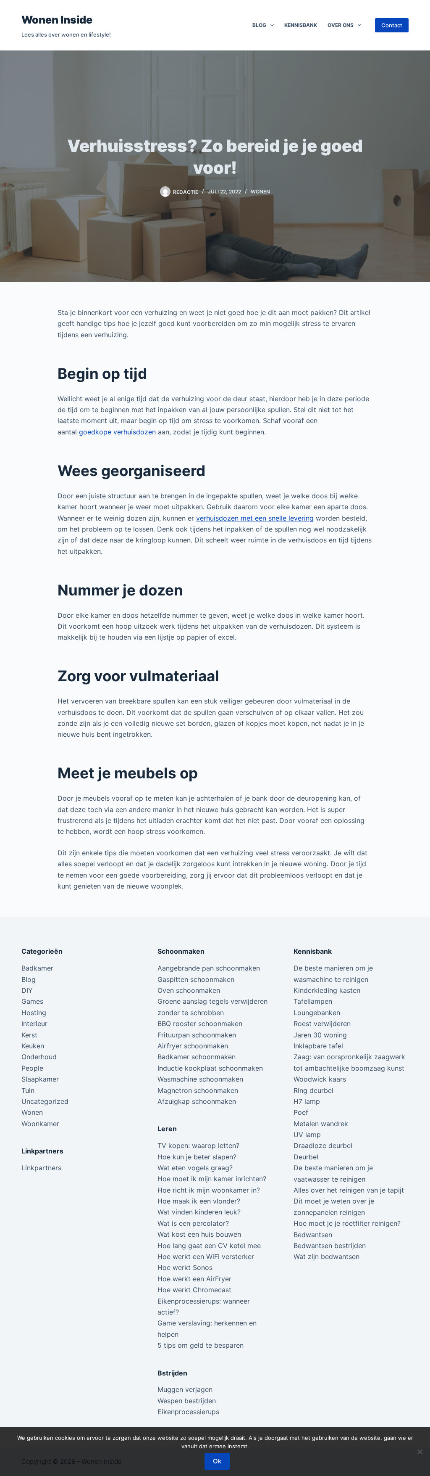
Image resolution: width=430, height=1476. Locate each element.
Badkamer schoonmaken (196, 1057)
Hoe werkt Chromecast (194, 1290)
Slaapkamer (40, 1079)
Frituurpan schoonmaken (196, 1035)
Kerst (29, 1035)
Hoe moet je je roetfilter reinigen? (347, 1223)
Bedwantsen (313, 1234)
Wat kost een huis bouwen (199, 1234)
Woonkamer (40, 1123)
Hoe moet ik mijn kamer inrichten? (211, 1178)
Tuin (27, 1090)
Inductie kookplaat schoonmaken (210, 1068)
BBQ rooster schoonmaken (199, 1023)
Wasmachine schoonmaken (200, 1079)
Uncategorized (44, 1101)
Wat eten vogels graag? (195, 1168)
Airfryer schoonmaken (192, 1046)
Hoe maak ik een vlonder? (198, 1201)
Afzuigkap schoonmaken (196, 1101)
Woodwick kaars (320, 1079)
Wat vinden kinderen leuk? (199, 1212)
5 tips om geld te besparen (200, 1345)
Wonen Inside (56, 19)
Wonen (260, 191)
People (32, 1068)
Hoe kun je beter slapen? (196, 1157)
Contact (391, 25)
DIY (27, 990)
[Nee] (419, 1451)
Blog (259, 25)
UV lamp (307, 1134)
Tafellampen (313, 1001)
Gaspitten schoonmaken (195, 979)
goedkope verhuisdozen (117, 432)
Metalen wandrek (321, 1123)
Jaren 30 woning (320, 1035)
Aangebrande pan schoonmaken (208, 968)
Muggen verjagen (184, 1389)
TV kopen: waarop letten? (198, 1145)
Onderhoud (39, 1057)
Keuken (32, 1046)
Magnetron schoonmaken (197, 1090)
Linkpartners (41, 1168)
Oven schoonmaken (188, 990)
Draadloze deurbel (323, 1145)
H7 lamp (307, 1101)
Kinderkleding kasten (327, 990)
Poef (301, 1112)
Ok (217, 1461)
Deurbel (306, 1157)
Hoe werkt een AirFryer (194, 1279)
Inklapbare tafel (318, 1046)
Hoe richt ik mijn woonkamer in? (208, 1190)
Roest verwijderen (322, 1023)
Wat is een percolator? (193, 1223)
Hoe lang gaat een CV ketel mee (209, 1245)
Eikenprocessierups (188, 1411)
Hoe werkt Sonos (184, 1267)
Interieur (34, 1023)
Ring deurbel (313, 1090)
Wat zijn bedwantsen (326, 1256)
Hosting (33, 1012)
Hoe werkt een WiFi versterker (205, 1256)
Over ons (341, 25)
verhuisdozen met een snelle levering (255, 518)
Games (32, 1001)
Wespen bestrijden (186, 1401)
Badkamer (37, 968)
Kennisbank (300, 25)
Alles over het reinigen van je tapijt (349, 1190)
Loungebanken (317, 1012)
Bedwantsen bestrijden (330, 1245)
